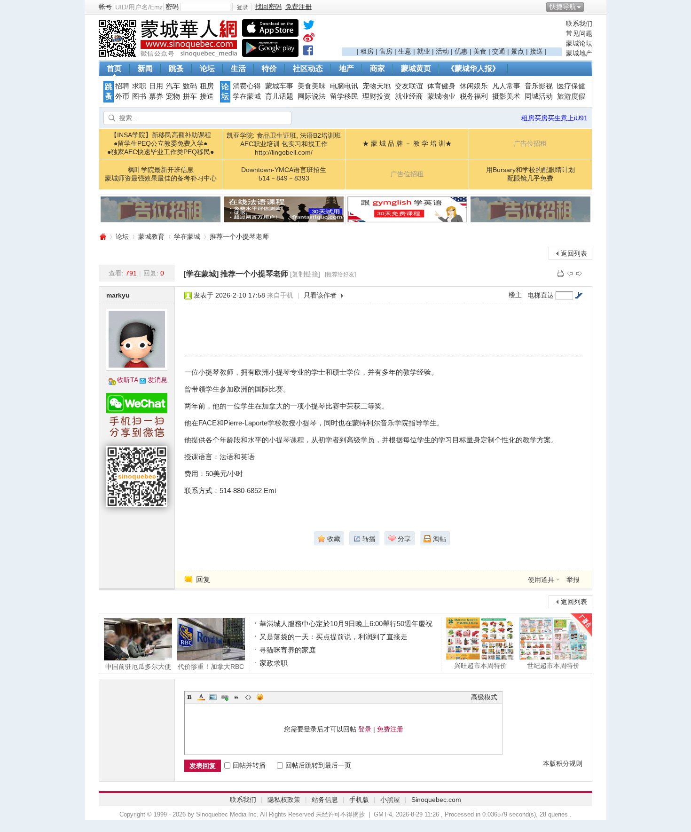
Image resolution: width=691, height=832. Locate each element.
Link (224, 697)
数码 (190, 86)
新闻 (145, 68)
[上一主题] (569, 273)
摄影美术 (506, 96)
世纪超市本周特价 (553, 665)
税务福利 (474, 96)
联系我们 (579, 23)
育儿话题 (279, 96)
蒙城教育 (151, 236)
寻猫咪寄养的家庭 (287, 650)
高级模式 (484, 697)
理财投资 (376, 96)
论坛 (207, 68)
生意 (404, 51)
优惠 (461, 51)
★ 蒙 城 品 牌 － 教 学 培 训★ (407, 143)
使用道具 (541, 579)
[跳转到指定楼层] (578, 295)
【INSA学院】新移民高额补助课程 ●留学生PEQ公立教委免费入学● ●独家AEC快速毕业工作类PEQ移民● (160, 143)
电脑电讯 (344, 86)
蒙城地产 (579, 53)
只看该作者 (320, 295)
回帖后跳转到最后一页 (318, 765)
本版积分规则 (562, 763)
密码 (172, 6)
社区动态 (308, 68)
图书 (139, 96)
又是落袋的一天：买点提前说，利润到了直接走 (333, 637)
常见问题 (579, 33)
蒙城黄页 (416, 68)
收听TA (127, 380)
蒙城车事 (279, 86)
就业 (423, 51)
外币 (122, 96)
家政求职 (273, 663)
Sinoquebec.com (436, 799)
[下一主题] (579, 273)
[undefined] (308, 27)
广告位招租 (530, 143)
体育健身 (441, 86)
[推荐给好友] (340, 274)
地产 (346, 68)
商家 (377, 68)
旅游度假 (571, 96)
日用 (156, 86)
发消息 (157, 380)
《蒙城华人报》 (473, 68)
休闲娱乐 (474, 86)
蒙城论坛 (579, 43)
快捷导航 (563, 6)
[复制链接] (305, 274)
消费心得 (247, 86)
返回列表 (574, 253)
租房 (367, 51)
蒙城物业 (441, 96)
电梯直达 (540, 295)
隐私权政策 (283, 799)
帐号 (105, 6)
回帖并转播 (249, 765)
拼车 (190, 96)
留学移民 (344, 96)
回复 (203, 579)
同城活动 (539, 96)
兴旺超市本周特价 (480, 665)
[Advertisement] (452, 33)
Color (201, 697)
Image (213, 697)
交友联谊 (409, 86)
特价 (269, 68)
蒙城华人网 (102, 236)
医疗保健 (571, 86)
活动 (442, 51)
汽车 (173, 86)
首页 (114, 68)
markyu (118, 295)
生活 (238, 68)
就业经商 (409, 96)
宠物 (173, 96)
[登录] (241, 7)
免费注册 (390, 729)
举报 (573, 579)
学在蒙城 (247, 96)
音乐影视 (539, 86)
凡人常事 (506, 86)
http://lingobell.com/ (284, 152)
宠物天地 (376, 86)
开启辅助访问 (590, 6)
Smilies (260, 697)
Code (248, 697)
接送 (536, 51)
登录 (364, 729)
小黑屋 (390, 799)
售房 (386, 51)
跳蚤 (176, 68)
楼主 (515, 294)
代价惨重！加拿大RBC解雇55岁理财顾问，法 (211, 666)
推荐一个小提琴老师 (239, 236)
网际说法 (312, 96)
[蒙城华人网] (169, 54)
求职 (139, 86)
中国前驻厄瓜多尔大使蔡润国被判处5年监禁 (138, 666)
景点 (517, 51)
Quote (236, 697)
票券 (156, 96)
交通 (498, 51)
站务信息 (325, 799)
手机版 (359, 799)
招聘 (122, 86)
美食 (480, 51)
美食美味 (312, 86)
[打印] (560, 273)
